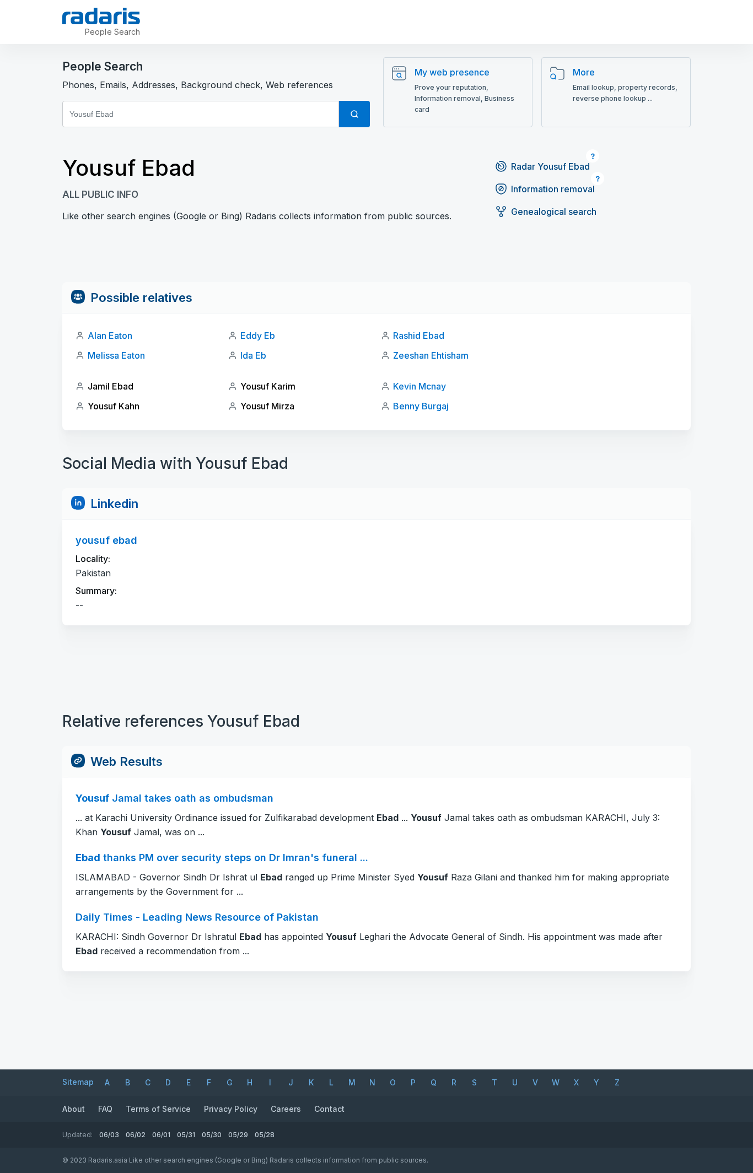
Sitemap (78, 1081)
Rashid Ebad (418, 335)
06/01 (161, 1135)
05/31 (186, 1135)
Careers (286, 1108)
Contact (329, 1108)
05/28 (265, 1135)
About (73, 1108)
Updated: (77, 1135)
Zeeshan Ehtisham (431, 355)
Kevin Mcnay (419, 386)
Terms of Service (158, 1108)
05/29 (238, 1135)
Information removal (553, 188)
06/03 (109, 1135)
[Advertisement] (376, 257)
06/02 (136, 1135)
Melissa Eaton (116, 355)
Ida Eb (253, 355)
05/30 (212, 1135)
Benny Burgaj (421, 406)
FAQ (105, 1108)
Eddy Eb (257, 335)
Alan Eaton (110, 335)
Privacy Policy (230, 1108)
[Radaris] (101, 16)
